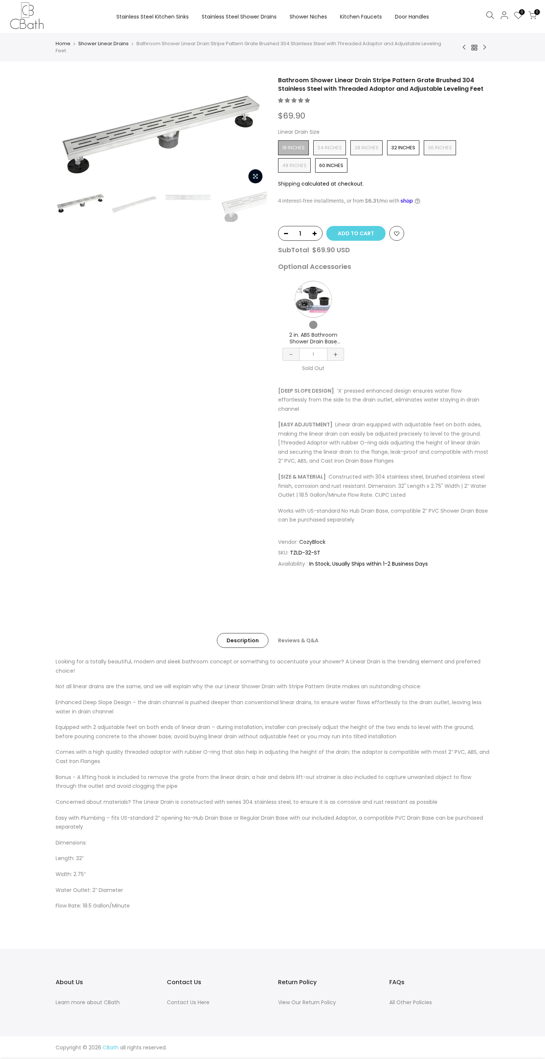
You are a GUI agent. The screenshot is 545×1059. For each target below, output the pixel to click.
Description (243, 640)
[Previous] (68, 132)
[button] (294, 100)
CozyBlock (312, 542)
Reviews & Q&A (298, 640)
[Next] (254, 132)
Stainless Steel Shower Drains (239, 16)
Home (63, 43)
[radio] (293, 147)
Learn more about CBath (88, 1002)
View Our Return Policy (307, 1002)
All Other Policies (410, 1002)
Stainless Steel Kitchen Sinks (152, 16)
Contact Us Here (188, 1002)
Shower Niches (308, 16)
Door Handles (412, 16)
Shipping (289, 183)
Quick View (313, 299)
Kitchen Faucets (361, 16)
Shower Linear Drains (103, 43)
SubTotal (293, 250)
